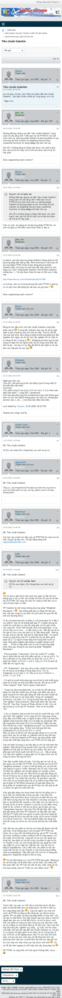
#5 (58, 322)
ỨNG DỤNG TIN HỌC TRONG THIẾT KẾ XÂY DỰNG (26, 33)
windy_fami (21, 424)
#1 (58, 87)
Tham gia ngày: (22, 79)
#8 (58, 478)
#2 (58, 129)
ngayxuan (20, 462)
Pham (18, 306)
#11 (57, 896)
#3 (58, 188)
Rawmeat (20, 511)
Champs (19, 360)
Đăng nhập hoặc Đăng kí (48, 2)
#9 (58, 528)
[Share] (57, 80)
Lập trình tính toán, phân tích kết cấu (19, 37)
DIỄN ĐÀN (11, 30)
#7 (58, 441)
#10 (57, 570)
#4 (58, 255)
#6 (58, 376)
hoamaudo (21, 880)
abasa (18, 71)
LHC (17, 554)
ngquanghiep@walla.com (14, 542)
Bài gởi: (44, 79)
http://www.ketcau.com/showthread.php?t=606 (24, 279)
